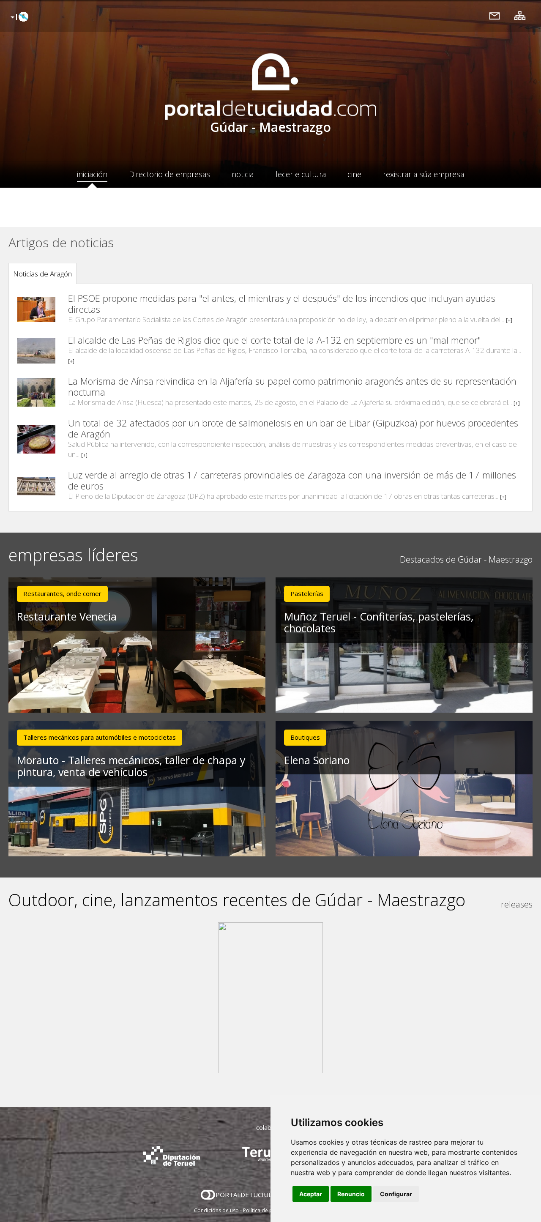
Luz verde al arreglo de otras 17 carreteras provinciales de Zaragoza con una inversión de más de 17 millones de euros (292, 480)
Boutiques (305, 737)
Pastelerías (306, 593)
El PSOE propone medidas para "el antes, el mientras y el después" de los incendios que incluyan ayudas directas (281, 303)
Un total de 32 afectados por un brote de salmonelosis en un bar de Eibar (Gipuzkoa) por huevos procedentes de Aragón (293, 428)
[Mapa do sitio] (520, 15)
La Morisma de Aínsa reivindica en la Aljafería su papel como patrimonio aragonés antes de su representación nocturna (292, 386)
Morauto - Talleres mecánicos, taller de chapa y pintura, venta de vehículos (131, 766)
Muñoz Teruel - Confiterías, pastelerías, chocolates (378, 622)
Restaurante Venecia (67, 616)
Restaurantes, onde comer (62, 593)
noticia (243, 174)
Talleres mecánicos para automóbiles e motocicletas (99, 737)
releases (517, 904)
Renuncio (351, 1193)
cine (354, 174)
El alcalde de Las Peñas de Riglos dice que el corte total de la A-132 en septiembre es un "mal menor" (274, 339)
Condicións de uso (216, 1210)
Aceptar (310, 1193)
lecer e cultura (301, 174)
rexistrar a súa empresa (423, 174)
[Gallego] (18, 17)
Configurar (396, 1193)
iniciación (92, 174)
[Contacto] (494, 15)
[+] (509, 320)
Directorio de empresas (169, 174)
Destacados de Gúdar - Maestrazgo (466, 559)
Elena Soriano (317, 760)
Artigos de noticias (61, 242)
